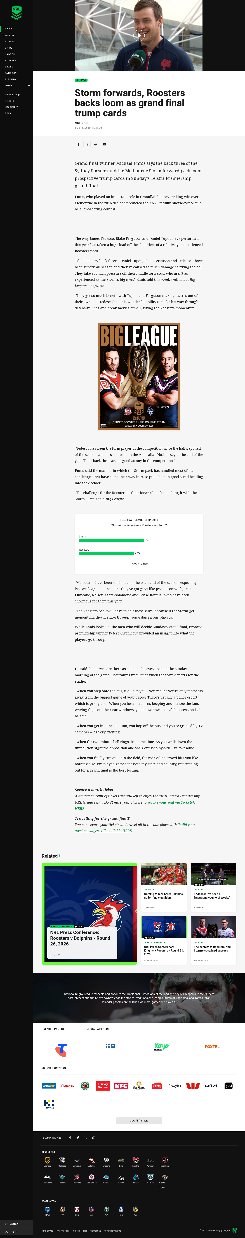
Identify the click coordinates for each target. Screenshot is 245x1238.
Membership (12, 94)
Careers (76, 1230)
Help (85, 1230)
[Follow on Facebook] (77, 1138)
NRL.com (81, 123)
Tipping (10, 79)
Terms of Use (46, 1230)
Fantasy (11, 73)
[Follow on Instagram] (93, 1138)
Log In (13, 1231)
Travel (10, 41)
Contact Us (95, 1230)
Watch (9, 35)
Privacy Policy (62, 1230)
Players (11, 60)
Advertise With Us (112, 1230)
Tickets (9, 100)
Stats (9, 66)
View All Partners (139, 1120)
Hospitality (11, 106)
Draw (9, 48)
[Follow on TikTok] (70, 1138)
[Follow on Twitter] (85, 1138)
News (9, 29)
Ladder (10, 54)
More (9, 85)
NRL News (81, 80)
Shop (8, 113)
